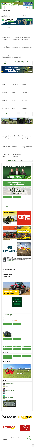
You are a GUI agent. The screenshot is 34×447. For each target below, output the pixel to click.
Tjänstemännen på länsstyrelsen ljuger (9, 383)
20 (26, 160)
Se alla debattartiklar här (10, 260)
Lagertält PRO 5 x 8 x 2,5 (15, 331)
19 (23, 160)
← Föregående (6, 61)
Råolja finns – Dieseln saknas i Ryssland (9, 390)
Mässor (14, 348)
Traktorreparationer (24, 348)
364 (16, 61)
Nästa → (5, 63)
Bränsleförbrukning (6, 348)
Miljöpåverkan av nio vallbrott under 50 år (10, 385)
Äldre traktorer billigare (8, 272)
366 (22, 61)
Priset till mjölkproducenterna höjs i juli (9, 397)
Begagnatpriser (5, 346)
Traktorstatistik (15, 346)
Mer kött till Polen (5, 207)
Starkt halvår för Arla (5, 206)
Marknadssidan (24, 346)
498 (27, 61)
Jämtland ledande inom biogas (9, 279)
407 (27, 113)
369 (15, 113)
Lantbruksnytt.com (11, 437)
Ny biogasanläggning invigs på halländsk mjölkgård (11, 392)
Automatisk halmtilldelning (9, 269)
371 (21, 113)
